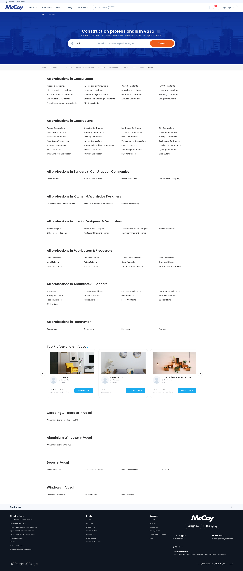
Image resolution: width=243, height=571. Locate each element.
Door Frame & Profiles (93, 470)
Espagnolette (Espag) (18, 523)
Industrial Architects (167, 295)
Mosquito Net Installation (170, 266)
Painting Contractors (93, 136)
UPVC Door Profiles (130, 470)
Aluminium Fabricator (131, 257)
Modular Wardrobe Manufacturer (98, 203)
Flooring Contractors (168, 132)
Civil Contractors (166, 128)
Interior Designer (54, 228)
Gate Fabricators (54, 266)
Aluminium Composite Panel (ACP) (62, 420)
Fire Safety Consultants (169, 90)
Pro (49, 14)
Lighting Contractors (168, 149)
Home (44, 14)
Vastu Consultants (130, 86)
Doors (88, 520)
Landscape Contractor (131, 128)
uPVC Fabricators (91, 257)
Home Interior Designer (94, 228)
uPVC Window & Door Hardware (21, 520)
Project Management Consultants (62, 103)
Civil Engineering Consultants (59, 90)
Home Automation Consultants (61, 94)
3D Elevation (52, 304)
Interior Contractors (93, 141)
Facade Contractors (56, 128)
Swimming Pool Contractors (59, 154)
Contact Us (154, 527)
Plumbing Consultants (168, 94)
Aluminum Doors (92, 531)
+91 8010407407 (178, 539)
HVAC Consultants (167, 86)
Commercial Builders (93, 179)
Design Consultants (167, 99)
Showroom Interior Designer (134, 233)
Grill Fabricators (91, 266)
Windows (89, 523)
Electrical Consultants (93, 90)
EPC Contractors (54, 149)
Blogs (70, 7)
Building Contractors (168, 136)
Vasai (150, 67)
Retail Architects (129, 300)
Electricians (89, 329)
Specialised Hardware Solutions (22, 531)
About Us (33, 7)
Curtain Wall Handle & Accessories (22, 534)
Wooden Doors (91, 534)
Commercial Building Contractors (99, 145)
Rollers (12, 542)
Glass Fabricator (129, 262)
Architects (51, 291)
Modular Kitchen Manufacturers (61, 203)
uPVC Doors (90, 527)
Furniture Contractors (56, 136)
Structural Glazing (167, 262)
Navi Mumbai (114, 67)
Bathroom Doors (54, 470)
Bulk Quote (21, 1)
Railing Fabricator (91, 262)
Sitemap (153, 523)
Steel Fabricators (166, 257)
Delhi (44, 67)
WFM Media (83, 7)
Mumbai (101, 67)
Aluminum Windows (93, 542)
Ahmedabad (55, 67)
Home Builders (53, 179)
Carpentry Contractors (132, 132)
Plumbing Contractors (94, 132)
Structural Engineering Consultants (99, 99)
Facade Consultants (56, 86)
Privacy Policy (155, 531)
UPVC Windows (128, 494)
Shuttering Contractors (132, 149)
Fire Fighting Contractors (170, 145)
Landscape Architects (93, 291)
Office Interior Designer (57, 233)
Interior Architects (92, 295)
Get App (11, 1)
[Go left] (42, 373)
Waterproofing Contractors (134, 141)
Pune (133, 67)
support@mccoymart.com (222, 539)
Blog (151, 538)
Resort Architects (91, 300)
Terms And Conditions (158, 534)
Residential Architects (131, 291)
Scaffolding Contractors (169, 141)
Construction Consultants (58, 99)
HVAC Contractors (130, 136)
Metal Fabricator (54, 262)
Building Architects (55, 295)
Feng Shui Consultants (131, 90)
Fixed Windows (90, 494)
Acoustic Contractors (56, 145)
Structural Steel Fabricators (134, 266)
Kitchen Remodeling (130, 203)
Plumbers (126, 329)
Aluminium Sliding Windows (59, 445)
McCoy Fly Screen (16, 545)
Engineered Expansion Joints (21, 549)
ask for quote (84, 390)
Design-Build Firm (129, 179)
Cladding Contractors (93, 128)
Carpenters (52, 329)
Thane (141, 67)
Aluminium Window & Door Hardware (23, 527)
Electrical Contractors (56, 132)
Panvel (125, 67)
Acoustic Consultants (131, 99)
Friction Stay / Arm (16, 538)
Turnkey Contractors (93, 154)
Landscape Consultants (132, 94)
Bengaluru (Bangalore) (85, 67)
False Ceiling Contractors (58, 141)
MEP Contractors (129, 154)
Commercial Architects (169, 291)
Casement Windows (56, 494)
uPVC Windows (91, 538)
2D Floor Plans (165, 300)
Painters (162, 329)
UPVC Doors (164, 470)
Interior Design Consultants (96, 86)
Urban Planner (128, 295)
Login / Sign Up (228, 7)
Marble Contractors (92, 149)
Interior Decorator (167, 228)
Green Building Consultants (96, 94)
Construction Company (169, 179)
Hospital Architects (55, 300)
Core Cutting (164, 154)
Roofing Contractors (130, 145)
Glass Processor (54, 257)
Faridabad (68, 67)
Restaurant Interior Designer (96, 233)
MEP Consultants (91, 103)
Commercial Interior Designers (135, 228)
